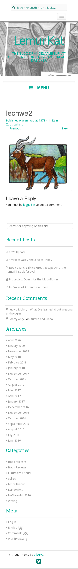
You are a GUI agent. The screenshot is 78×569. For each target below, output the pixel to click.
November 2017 (18, 373)
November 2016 (18, 412)
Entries (15, 527)
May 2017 (14, 390)
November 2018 (18, 351)
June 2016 (14, 440)
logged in (29, 205)
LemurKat (39, 40)
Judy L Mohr (17, 309)
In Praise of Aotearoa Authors (28, 287)
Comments (18, 533)
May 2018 (14, 357)
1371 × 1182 (47, 120)
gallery (12, 478)
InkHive (38, 554)
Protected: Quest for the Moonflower (33, 279)
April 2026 (14, 340)
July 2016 (14, 435)
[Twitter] (39, 562)
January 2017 (16, 401)
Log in (12, 522)
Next (67, 128)
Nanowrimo (15, 490)
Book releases (17, 462)
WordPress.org (17, 539)
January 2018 (16, 368)
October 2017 (17, 379)
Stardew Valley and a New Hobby (30, 260)
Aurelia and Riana (41, 319)
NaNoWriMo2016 (19, 495)
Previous (13, 128)
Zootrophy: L (14, 124)
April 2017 (14, 396)
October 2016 (17, 418)
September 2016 (19, 424)
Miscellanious (16, 484)
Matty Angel (17, 319)
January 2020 (16, 346)
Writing (12, 501)
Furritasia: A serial (19, 473)
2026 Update (17, 252)
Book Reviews (17, 467)
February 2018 (17, 362)
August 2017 (16, 385)
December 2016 (18, 407)
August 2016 (16, 429)
